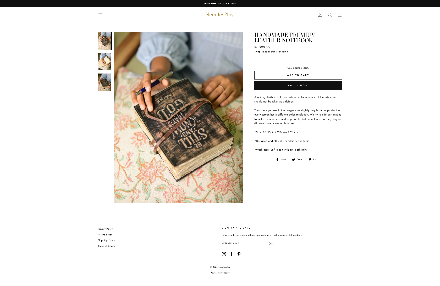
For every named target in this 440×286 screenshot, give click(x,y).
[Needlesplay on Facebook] (231, 254)
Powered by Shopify (220, 272)
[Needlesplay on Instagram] (224, 254)
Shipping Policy (106, 240)
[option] (220, 3)
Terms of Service (106, 246)
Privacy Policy (105, 228)
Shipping (259, 51)
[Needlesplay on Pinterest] (239, 254)
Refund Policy (105, 234)
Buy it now (298, 85)
